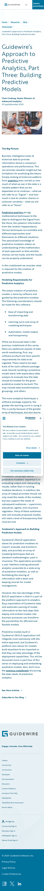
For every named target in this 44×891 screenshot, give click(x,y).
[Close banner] (40, 418)
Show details (31, 448)
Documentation (8, 779)
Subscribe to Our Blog (13, 697)
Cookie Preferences (11, 873)
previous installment (17, 670)
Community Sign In (9, 826)
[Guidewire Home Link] (20, 734)
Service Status (7, 807)
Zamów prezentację (38, 4)
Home (4, 22)
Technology (7, 26)
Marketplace (6, 798)
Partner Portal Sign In (10, 840)
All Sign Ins (9, 821)
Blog (25, 22)
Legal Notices (8, 867)
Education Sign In (8, 831)
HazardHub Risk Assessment (12, 802)
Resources (15, 22)
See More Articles (10, 690)
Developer (6, 774)
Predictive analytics (12, 212)
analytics (13, 180)
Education (6, 784)
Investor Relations (9, 788)
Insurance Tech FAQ (9, 793)
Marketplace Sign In (9, 835)
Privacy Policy (8, 861)
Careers (5, 760)
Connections (7, 770)
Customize (20, 463)
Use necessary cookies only (22, 471)
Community (6, 765)
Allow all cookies (22, 455)
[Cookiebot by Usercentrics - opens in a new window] (26, 418)
